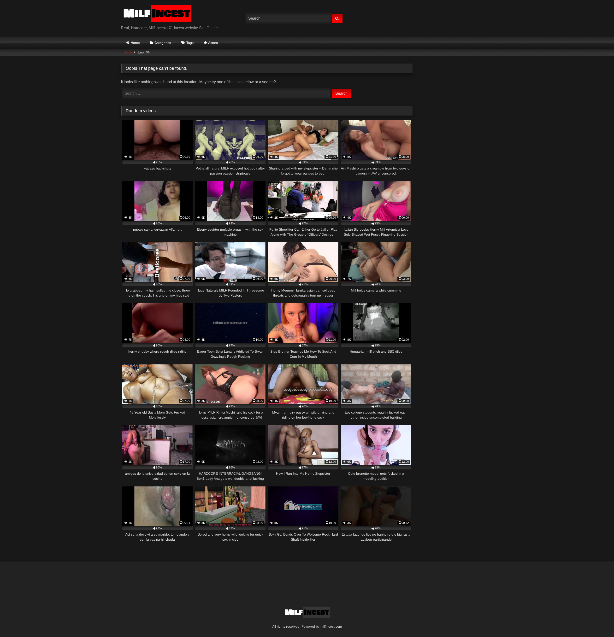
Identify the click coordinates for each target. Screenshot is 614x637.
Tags (190, 43)
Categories (162, 43)
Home (135, 43)
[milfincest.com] (157, 14)
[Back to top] (599, 622)
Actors (213, 43)
